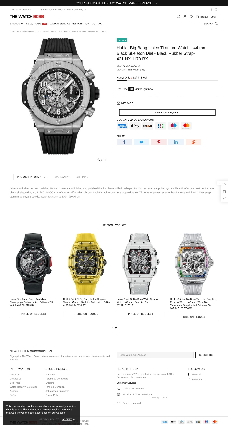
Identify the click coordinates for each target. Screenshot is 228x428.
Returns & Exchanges (56, 378)
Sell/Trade (15, 382)
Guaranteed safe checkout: (135, 119)
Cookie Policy (52, 395)
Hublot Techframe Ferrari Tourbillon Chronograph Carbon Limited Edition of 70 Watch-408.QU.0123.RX (31, 302)
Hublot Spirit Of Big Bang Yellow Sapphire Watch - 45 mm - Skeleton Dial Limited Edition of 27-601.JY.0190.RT (87, 302)
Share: (121, 136)
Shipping (49, 382)
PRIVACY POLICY (49, 419)
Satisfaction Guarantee (57, 391)
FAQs (13, 395)
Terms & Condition (54, 387)
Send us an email (132, 403)
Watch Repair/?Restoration (23, 387)
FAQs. (170, 374)
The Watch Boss (27, 16)
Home (12, 31)
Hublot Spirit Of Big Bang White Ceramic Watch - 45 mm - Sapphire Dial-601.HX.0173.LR (138, 302)
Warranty (50, 374)
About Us (14, 374)
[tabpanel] (140, 278)
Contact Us (15, 378)
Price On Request (33, 314)
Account (14, 391)
